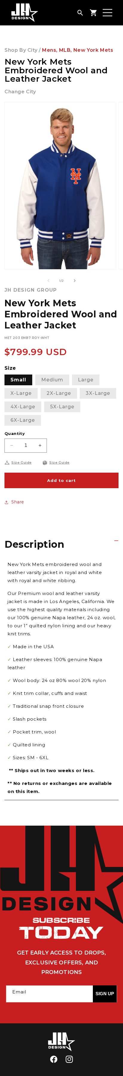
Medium (52, 380)
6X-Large (22, 420)
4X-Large (22, 407)
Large (85, 380)
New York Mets (93, 50)
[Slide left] (48, 280)
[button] (80, 12)
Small (18, 380)
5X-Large (62, 407)
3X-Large (98, 393)
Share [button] (17, 502)
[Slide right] (74, 280)
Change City (20, 92)
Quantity (14, 433)
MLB (65, 50)
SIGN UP (105, 993)
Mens (49, 50)
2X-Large (59, 393)
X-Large (21, 393)
